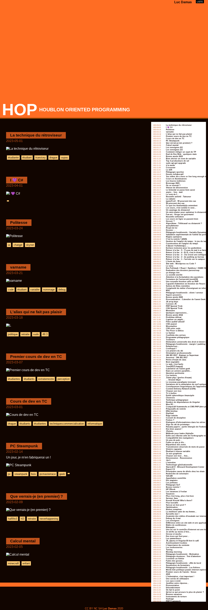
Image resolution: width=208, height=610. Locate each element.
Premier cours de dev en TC (36, 356)
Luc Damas (183, 2)
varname (18, 267)
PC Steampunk (24, 446)
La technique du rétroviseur (36, 135)
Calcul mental (23, 541)
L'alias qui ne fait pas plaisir (36, 312)
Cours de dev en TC (28, 401)
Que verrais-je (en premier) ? (36, 496)
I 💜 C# (16, 180)
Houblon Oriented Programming (84, 109)
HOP (19, 110)
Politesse (18, 222)
